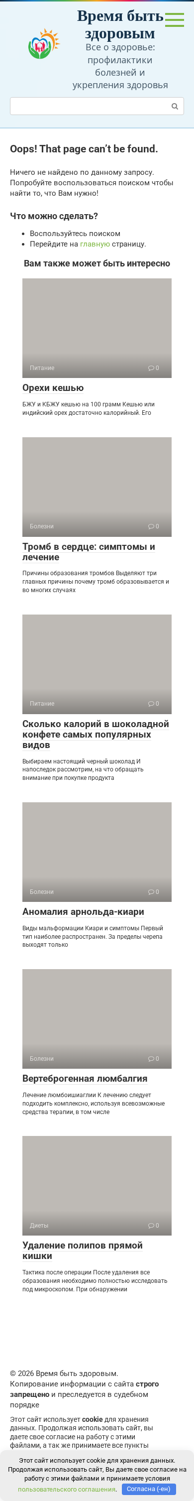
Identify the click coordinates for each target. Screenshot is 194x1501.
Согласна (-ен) (149, 1489)
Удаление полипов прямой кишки (82, 1250)
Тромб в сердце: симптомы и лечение (88, 552)
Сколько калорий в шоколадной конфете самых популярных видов (95, 734)
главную (95, 244)
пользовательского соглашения (66, 1489)
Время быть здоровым (120, 23)
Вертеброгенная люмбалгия (85, 1078)
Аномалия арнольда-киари (83, 911)
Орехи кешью (53, 387)
